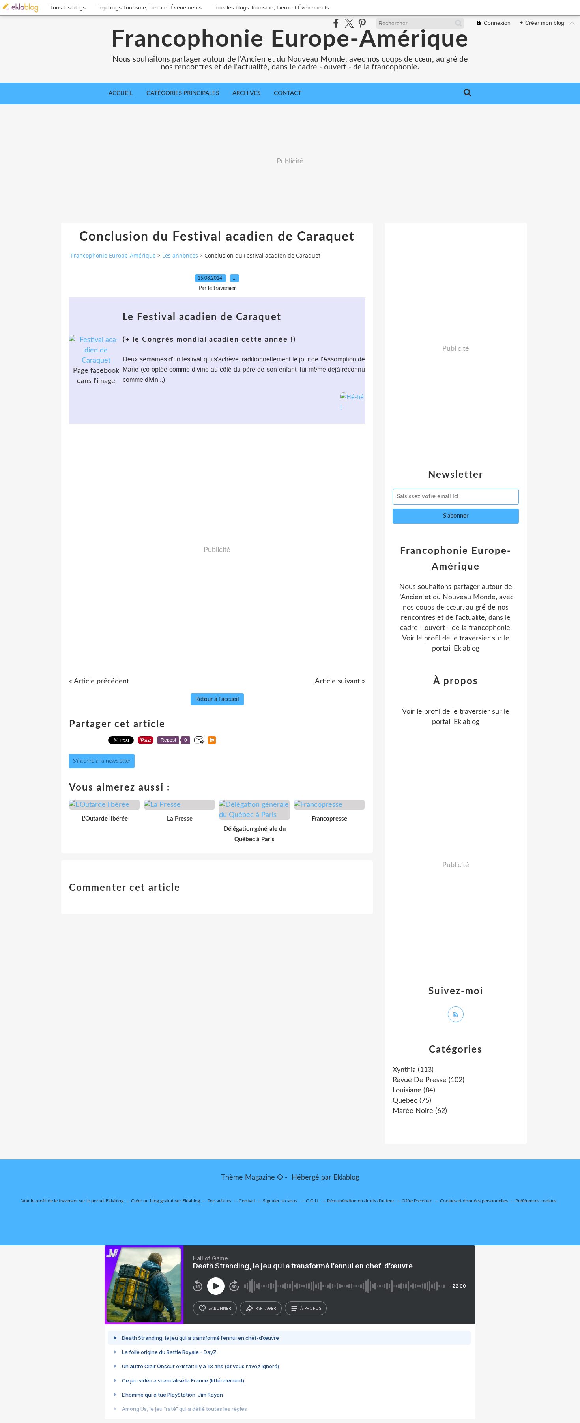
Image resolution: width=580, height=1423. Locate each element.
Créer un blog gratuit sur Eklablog (165, 1201)
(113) (413, 1069)
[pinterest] (362, 23)
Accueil (121, 93)
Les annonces (180, 255)
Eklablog (346, 1177)
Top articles (219, 1201)
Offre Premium (417, 1201)
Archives (246, 93)
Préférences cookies (535, 1201)
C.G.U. (313, 1201)
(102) (428, 1080)
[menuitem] (121, 93)
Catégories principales (182, 93)
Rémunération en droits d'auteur (360, 1201)
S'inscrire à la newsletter (102, 761)
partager (265, 1308)
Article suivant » (340, 681)
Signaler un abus (280, 1201)
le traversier (471, 638)
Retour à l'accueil (217, 699)
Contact (287, 93)
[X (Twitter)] (349, 23)
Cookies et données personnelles (474, 1201)
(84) (414, 1090)
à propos (310, 1308)
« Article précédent (99, 681)
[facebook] (336, 23)
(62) (420, 1110)
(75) (412, 1100)
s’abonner (219, 1308)
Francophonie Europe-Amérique (290, 39)
